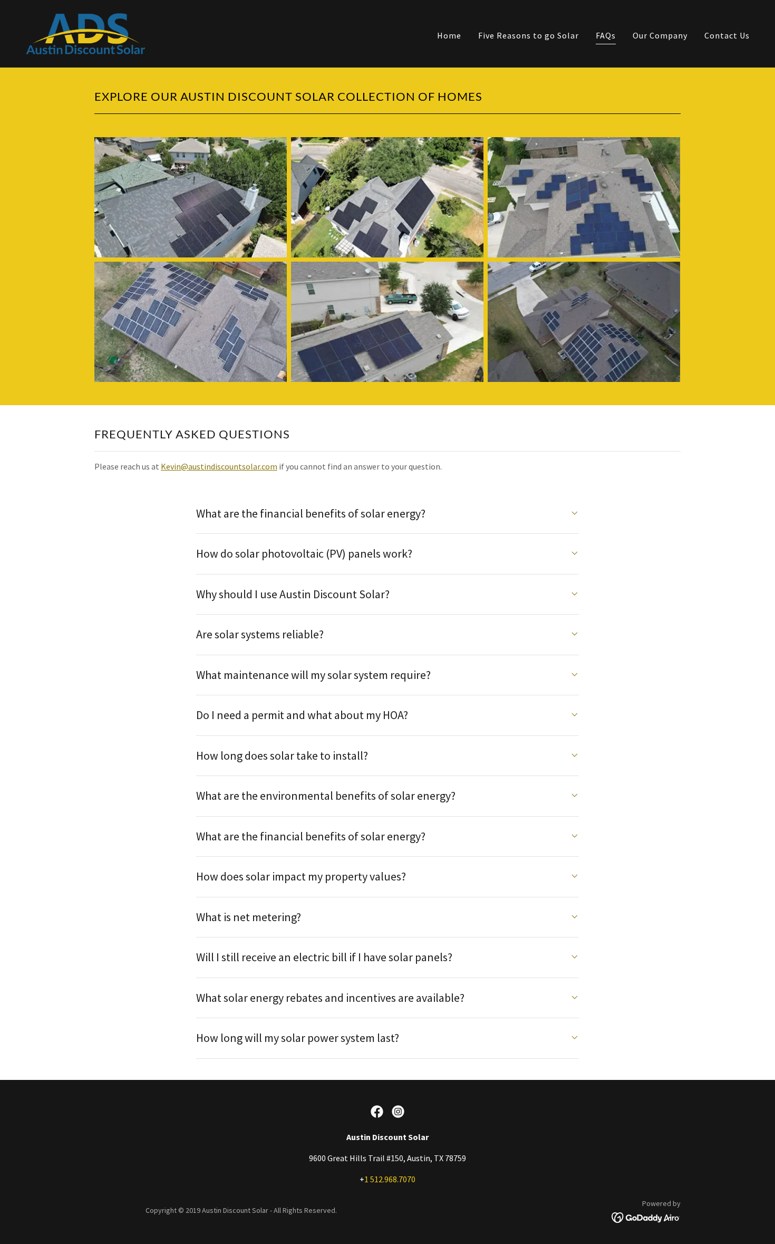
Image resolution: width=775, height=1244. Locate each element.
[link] (86, 32)
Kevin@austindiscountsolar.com (219, 466)
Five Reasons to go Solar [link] (528, 35)
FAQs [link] (606, 35)
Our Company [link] (660, 35)
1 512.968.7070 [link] (389, 1179)
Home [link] (449, 35)
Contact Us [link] (727, 35)
